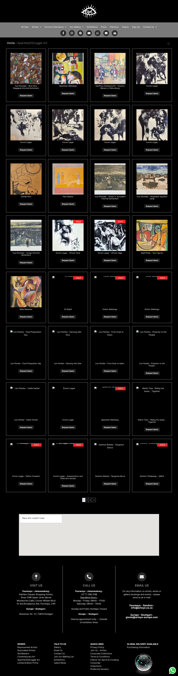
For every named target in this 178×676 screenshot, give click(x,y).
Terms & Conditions (100, 656)
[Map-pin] (36, 576)
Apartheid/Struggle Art (28, 659)
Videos (125, 27)
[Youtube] (89, 33)
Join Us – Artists (98, 650)
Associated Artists (26, 650)
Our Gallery (75, 27)
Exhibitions (92, 27)
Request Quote (26, 96)
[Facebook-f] (63, 33)
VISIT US (36, 585)
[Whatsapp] (98, 33)
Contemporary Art (26, 656)
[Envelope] (106, 33)
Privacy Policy (97, 647)
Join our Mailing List (64, 656)
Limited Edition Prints (27, 663)
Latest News (60, 663)
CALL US (89, 585)
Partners (114, 27)
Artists (35, 27)
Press (104, 27)
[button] (168, 43)
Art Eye (25, 27)
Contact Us (148, 27)
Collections (96, 666)
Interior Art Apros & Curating (104, 659)
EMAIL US (142, 585)
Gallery (57, 647)
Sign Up (136, 27)
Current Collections (54, 27)
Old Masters (23, 653)
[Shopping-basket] (115, 33)
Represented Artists (27, 647)
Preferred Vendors (99, 669)
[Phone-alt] (89, 576)
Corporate (95, 663)
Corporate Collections (101, 653)
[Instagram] (72, 33)
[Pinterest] (80, 33)
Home (11, 43)
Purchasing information (138, 647)
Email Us (58, 650)
